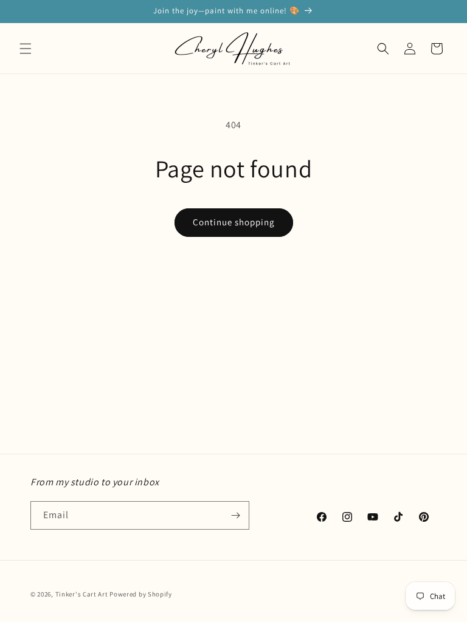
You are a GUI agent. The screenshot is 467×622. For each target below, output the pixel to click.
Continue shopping (234, 222)
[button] (25, 48)
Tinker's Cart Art (81, 594)
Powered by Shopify (140, 594)
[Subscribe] (235, 515)
